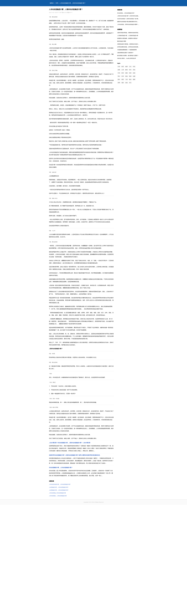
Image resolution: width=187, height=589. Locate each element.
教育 (123, 66)
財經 (130, 73)
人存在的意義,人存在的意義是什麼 (57, 493)
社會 (119, 66)
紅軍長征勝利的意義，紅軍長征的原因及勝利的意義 (129, 47)
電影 (123, 82)
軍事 (119, 82)
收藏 (134, 76)
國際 (134, 79)
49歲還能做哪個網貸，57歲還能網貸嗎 (127, 49)
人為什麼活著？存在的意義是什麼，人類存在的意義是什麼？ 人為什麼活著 (69, 442)
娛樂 (119, 69)
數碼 (126, 69)
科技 (134, 66)
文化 (130, 66)
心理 (123, 69)
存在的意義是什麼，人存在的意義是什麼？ (61, 467)
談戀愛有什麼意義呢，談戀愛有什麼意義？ (127, 38)
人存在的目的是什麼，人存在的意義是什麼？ (60, 484)
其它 (130, 82)
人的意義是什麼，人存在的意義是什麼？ (59, 487)
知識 (126, 82)
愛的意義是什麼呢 (121, 41)
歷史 (119, 79)
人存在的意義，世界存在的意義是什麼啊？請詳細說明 (130, 24)
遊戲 (126, 73)
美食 (134, 69)
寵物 (126, 76)
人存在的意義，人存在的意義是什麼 (58, 495)
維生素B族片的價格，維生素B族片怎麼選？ (127, 55)
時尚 (130, 69)
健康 (126, 66)
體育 (123, 79)
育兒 (119, 76)
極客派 (51, 3)
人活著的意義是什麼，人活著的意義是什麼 (127, 35)
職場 (130, 76)
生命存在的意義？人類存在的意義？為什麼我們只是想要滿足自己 (133, 18)
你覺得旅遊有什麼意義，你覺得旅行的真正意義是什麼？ (131, 44)
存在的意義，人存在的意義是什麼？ (126, 13)
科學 (57, 3)
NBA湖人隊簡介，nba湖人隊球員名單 (126, 58)
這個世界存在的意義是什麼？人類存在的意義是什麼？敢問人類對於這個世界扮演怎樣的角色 (74, 455)
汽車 (119, 73)
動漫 (130, 79)
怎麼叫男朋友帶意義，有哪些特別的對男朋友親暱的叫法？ (131, 32)
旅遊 (134, 73)
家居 (123, 73)
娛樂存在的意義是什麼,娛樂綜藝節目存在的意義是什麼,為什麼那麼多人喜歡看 (136, 21)
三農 (126, 79)
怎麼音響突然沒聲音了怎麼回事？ (125, 52)
